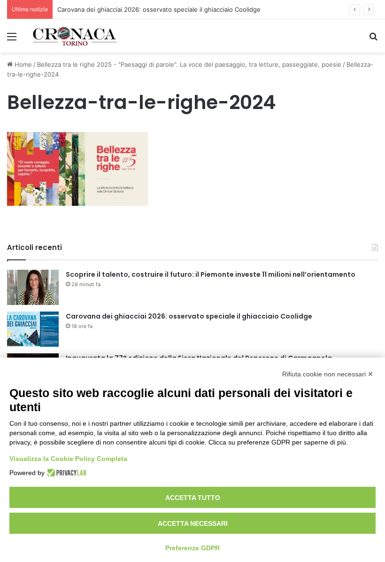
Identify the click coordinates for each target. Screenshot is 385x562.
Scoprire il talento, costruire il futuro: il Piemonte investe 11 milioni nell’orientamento (210, 274)
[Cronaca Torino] (75, 36)
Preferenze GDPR (192, 548)
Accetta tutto (192, 497)
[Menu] (11, 39)
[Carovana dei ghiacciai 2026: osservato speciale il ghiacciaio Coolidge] (33, 329)
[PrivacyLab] (65, 472)
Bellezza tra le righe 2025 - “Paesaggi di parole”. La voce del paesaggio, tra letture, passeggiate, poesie (189, 64)
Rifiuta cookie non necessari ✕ (327, 374)
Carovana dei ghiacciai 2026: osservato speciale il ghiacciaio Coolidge (159, 9)
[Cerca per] (373, 39)
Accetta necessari (193, 523)
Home (22, 64)
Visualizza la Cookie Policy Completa (68, 458)
